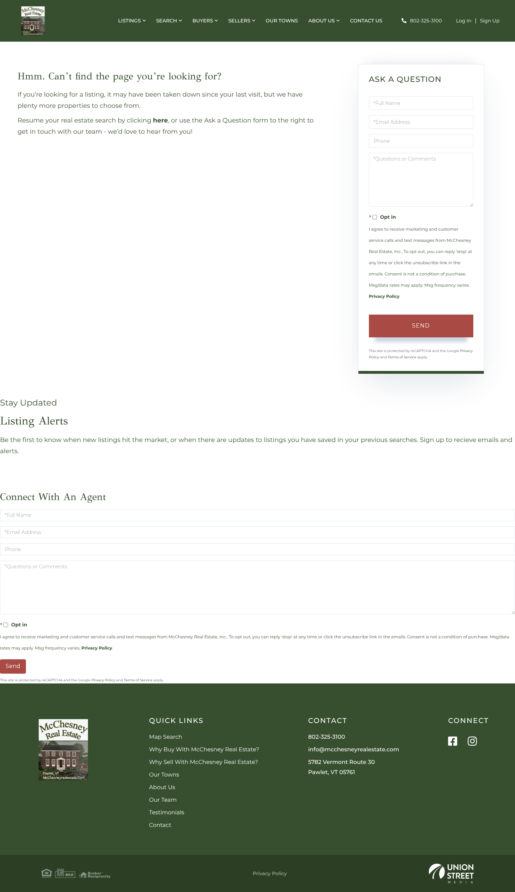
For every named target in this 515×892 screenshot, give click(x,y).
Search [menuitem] (166, 20)
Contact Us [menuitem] (366, 20)
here (160, 120)
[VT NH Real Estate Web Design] (451, 873)
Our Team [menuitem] (163, 800)
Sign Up (490, 20)
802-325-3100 (426, 20)
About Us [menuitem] (321, 20)
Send (421, 325)
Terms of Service (402, 357)
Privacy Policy (384, 296)
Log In (464, 20)
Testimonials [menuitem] (166, 812)
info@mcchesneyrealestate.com (353, 749)
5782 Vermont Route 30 (341, 767)
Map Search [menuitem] (165, 737)
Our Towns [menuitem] (282, 20)
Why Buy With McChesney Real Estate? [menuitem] (204, 749)
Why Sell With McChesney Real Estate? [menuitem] (203, 762)
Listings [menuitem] (129, 20)
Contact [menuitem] (160, 825)
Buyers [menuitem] (202, 20)
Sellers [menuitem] (239, 20)
